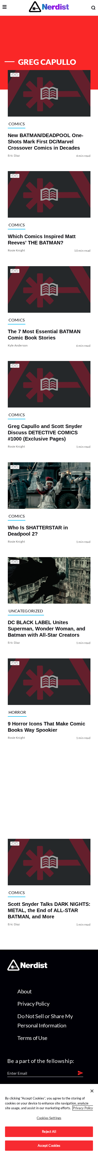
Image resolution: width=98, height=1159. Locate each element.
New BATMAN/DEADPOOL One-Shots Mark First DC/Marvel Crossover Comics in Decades (45, 142)
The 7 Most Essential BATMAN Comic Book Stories (44, 334)
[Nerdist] (49, 7)
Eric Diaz (14, 155)
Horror (17, 712)
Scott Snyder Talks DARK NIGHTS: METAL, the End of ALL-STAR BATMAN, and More (49, 911)
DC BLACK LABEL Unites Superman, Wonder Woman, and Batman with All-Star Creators (46, 629)
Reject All (49, 1131)
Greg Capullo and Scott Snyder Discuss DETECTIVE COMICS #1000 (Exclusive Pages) (45, 433)
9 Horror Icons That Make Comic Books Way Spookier (46, 727)
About (24, 991)
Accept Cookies (49, 1145)
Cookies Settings (49, 1118)
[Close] (91, 1090)
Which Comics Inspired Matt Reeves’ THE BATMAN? (41, 240)
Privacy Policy (33, 1003)
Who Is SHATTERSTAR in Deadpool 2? (38, 531)
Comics (16, 123)
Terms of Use (32, 1037)
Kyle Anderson (18, 345)
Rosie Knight (16, 250)
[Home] (27, 969)
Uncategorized (25, 610)
